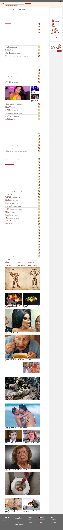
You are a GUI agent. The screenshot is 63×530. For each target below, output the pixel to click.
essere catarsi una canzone (21, 265)
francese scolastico (8, 265)
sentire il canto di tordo (9, 246)
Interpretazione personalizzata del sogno (11, 5)
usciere (53, 36)
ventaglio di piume (54, 12)
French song (29, 519)
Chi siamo (7, 522)
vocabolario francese (8, 184)
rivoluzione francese (31, 262)
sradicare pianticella (54, 37)
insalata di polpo (54, 22)
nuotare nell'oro (54, 29)
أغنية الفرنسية (54, 519)
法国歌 (41, 522)
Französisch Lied (42, 517)
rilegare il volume (54, 34)
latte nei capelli (54, 35)
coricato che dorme (54, 19)
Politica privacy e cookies (19, 522)
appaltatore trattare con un (55, 21)
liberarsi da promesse (54, 15)
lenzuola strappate (54, 28)
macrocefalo (53, 39)
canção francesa (30, 522)
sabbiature (53, 38)
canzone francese (30, 517)
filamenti (53, 23)
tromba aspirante (54, 27)
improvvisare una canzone (9, 138)
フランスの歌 (54, 522)
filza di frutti (53, 14)
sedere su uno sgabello (55, 30)
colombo (53, 13)
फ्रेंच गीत (53, 517)
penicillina (53, 25)
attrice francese (19, 262)
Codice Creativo (21, 524)
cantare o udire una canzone (9, 164)
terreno (53, 18)
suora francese (8, 262)
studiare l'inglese (54, 24)
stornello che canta (8, 226)
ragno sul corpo (54, 17)
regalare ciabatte (54, 31)
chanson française (42, 519)
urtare (52, 16)
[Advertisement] (22, 16)
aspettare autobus (54, 26)
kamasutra (53, 20)
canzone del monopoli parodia (33, 265)
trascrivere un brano (8, 205)
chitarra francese (8, 106)
